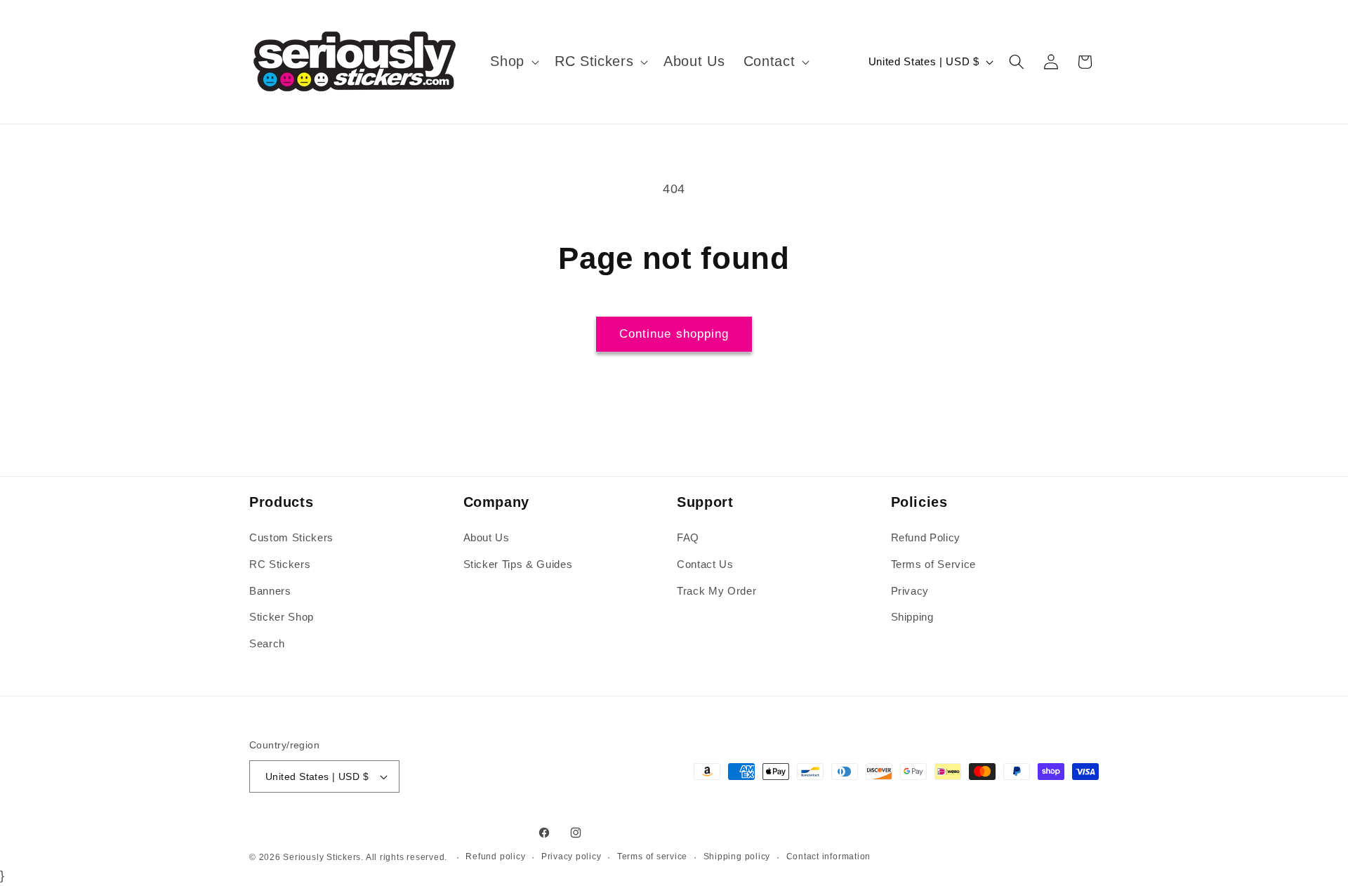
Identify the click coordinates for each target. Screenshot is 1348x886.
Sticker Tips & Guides (518, 564)
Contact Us (705, 564)
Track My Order (716, 591)
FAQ (688, 538)
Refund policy (495, 856)
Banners (270, 591)
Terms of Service (934, 564)
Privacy (910, 591)
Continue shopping (674, 333)
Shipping (912, 617)
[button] (513, 62)
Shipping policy (737, 856)
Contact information (828, 856)
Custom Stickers (291, 538)
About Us (486, 538)
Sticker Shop (281, 617)
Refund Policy (926, 538)
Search (267, 643)
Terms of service (652, 856)
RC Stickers (279, 564)
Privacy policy (571, 856)
